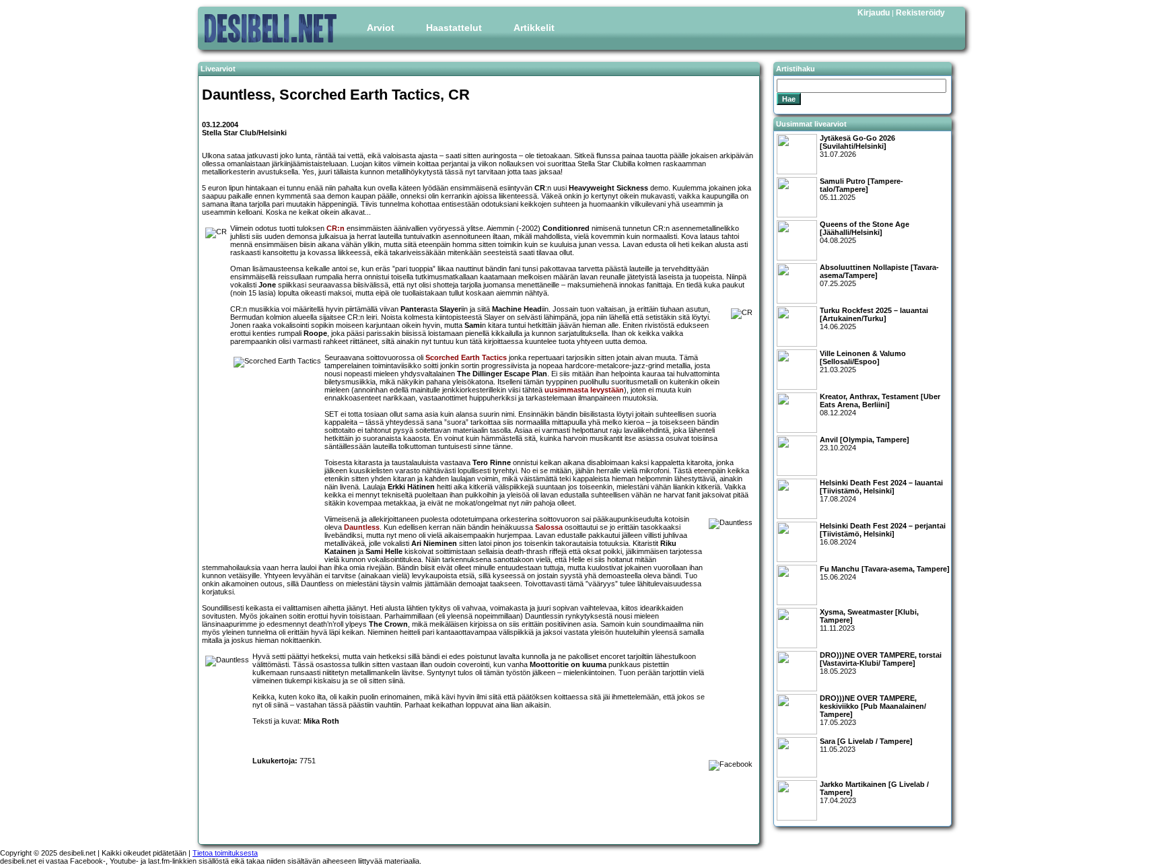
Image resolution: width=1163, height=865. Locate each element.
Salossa (549, 527)
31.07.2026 (857, 146)
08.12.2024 (880, 404)
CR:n (335, 228)
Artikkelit (534, 27)
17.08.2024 (881, 491)
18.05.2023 (881, 663)
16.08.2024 (883, 534)
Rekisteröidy (920, 13)
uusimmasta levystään (584, 390)
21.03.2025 (863, 361)
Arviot (380, 27)
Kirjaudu (873, 13)
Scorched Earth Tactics (466, 357)
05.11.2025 (861, 189)
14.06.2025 (874, 318)
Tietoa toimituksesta (225, 853)
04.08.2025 (864, 232)
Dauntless (362, 527)
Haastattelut (454, 27)
